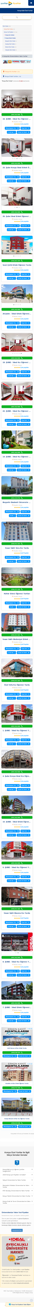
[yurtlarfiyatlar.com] (14, 3)
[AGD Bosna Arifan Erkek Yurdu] (17, 1036)
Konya (20, 121)
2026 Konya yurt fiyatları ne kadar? (14, 1175)
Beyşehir (15, 505)
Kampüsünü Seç (17, 1230)
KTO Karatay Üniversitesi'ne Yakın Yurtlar (16, 1191)
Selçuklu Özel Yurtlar (10, 50)
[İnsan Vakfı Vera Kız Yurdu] (17, 531)
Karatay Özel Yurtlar (10, 44)
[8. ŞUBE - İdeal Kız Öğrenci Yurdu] (17, 942)
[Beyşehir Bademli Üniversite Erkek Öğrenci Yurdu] (17, 485)
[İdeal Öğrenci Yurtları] (17, 63)
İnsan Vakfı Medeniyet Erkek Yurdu (18, 639)
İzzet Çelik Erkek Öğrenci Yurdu (17, 265)
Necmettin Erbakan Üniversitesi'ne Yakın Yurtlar (16, 1186)
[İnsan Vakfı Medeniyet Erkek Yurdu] (17, 622)
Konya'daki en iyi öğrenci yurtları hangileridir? (13, 1170)
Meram (16, 316)
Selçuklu (15, 121)
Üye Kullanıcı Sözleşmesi (14, 1291)
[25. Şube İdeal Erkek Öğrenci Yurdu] (17, 196)
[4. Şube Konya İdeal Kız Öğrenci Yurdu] (17, 759)
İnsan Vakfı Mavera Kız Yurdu (17, 913)
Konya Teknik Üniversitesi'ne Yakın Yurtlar (16, 1196)
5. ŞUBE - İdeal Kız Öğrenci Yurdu (18, 867)
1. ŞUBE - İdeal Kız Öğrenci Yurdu (18, 730)
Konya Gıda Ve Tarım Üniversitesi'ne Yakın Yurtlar (17, 1202)
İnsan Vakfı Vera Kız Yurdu (17, 548)
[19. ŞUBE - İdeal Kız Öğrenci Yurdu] (17, 342)
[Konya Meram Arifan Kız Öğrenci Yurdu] (17, 1107)
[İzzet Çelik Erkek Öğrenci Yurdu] (17, 245)
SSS (5, 1291)
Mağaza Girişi (29, 1292)
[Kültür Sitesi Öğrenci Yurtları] (17, 576)
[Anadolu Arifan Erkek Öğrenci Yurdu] (17, 1072)
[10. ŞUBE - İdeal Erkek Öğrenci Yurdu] (17, 805)
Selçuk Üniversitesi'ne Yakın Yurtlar (14, 1180)
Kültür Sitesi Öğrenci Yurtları (17, 594)
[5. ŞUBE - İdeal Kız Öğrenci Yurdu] (17, 850)
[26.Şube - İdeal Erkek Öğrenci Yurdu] (17, 293)
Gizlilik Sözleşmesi (27, 1291)
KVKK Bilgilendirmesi (18, 1292)
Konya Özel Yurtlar (8, 29)
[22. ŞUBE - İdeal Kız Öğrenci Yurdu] (17, 391)
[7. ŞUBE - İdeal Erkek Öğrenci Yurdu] (17, 990)
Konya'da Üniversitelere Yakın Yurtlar (16, 56)
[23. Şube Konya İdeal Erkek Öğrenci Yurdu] (17, 147)
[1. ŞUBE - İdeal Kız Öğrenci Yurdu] (17, 713)
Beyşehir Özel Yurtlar (10, 41)
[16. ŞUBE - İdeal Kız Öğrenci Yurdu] (17, 99)
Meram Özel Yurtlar (9, 47)
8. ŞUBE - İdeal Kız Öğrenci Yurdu (18, 962)
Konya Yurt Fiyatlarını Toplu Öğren (21, 1304)
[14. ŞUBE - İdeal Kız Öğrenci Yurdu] (17, 440)
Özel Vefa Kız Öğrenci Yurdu (17, 685)
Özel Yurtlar (5, 26)
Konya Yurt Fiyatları (10, 32)
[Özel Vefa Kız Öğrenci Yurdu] (17, 668)
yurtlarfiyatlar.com (31, 3)
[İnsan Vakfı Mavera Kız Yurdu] (17, 896)
